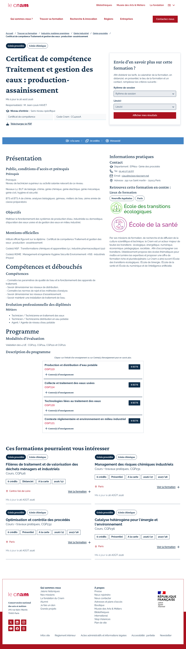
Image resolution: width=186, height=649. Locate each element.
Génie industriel (81, 33)
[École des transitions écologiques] (145, 208)
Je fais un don (47, 605)
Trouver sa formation (51, 19)
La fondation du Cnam (52, 598)
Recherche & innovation (83, 19)
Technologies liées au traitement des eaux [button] (73, 401)
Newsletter (166, 635)
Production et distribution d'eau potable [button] (71, 365)
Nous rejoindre (102, 594)
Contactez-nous (165, 19)
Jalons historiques (50, 591)
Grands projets (48, 608)
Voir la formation (77, 491)
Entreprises (126, 19)
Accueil (9, 33)
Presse (98, 591)
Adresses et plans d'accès (108, 601)
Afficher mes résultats (145, 115)
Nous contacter (102, 598)
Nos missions (47, 594)
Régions (108, 19)
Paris (140, 198)
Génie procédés (100, 33)
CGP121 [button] (50, 423)
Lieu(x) (117, 100)
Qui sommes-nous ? (21, 19)
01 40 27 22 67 (126, 171)
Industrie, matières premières (55, 33)
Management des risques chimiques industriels (134, 464)
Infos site (45, 635)
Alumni (44, 601)
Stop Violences (102, 619)
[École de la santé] (145, 224)
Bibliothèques (101, 612)
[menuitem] (104, 5)
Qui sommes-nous (50, 587)
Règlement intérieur (65, 635)
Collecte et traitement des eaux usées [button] (70, 383)
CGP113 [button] (49, 369)
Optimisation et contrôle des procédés (38, 520)
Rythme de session (124, 87)
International (101, 615)
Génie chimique (37, 45)
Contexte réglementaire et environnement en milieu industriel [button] (85, 419)
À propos (99, 587)
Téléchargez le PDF (21, 123)
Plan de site (100, 622)
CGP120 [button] (50, 405)
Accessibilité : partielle (143, 635)
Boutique (99, 605)
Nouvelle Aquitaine (121, 198)
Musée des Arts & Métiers (108, 608)
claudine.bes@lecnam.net (135, 175)
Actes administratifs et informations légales (104, 635)
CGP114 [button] (49, 387)
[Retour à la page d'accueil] (18, 5)
